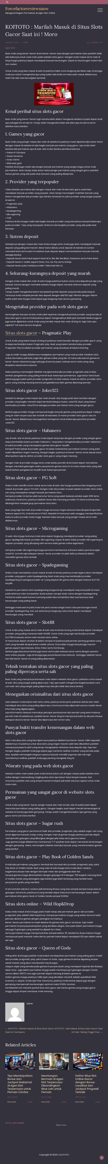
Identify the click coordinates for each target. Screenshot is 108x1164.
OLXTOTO (64, 1154)
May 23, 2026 (12, 1097)
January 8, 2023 (11, 42)
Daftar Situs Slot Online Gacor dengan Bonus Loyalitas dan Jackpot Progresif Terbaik (87, 1084)
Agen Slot (10, 47)
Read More (11, 1102)
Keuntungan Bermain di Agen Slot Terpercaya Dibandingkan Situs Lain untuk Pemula (52, 1084)
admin (25, 42)
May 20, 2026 (46, 1097)
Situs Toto (61, 1125)
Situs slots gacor (21, 333)
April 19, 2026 (80, 1097)
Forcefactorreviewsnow (27, 8)
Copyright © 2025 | (49, 1154)
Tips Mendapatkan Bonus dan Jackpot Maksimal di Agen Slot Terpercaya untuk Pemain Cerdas (20, 1084)
